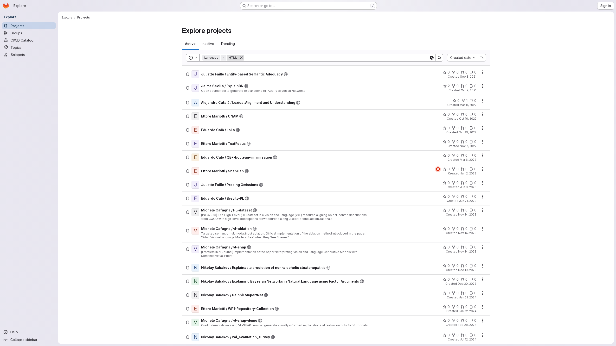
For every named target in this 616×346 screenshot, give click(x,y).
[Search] (439, 58)
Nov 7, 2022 (468, 146)
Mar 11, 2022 (468, 105)
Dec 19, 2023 (467, 270)
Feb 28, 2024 (467, 325)
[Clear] (432, 58)
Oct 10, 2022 (467, 118)
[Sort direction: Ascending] (482, 58)
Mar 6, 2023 (468, 159)
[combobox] (462, 58)
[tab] (190, 44)
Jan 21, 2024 (467, 297)
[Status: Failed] (438, 169)
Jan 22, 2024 (467, 311)
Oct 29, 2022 (467, 132)
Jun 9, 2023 (468, 187)
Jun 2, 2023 (468, 173)
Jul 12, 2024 (468, 339)
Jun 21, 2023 (467, 201)
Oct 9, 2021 (468, 90)
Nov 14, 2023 (467, 214)
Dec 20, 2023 (467, 283)
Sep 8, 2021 (468, 76)
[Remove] (241, 58)
